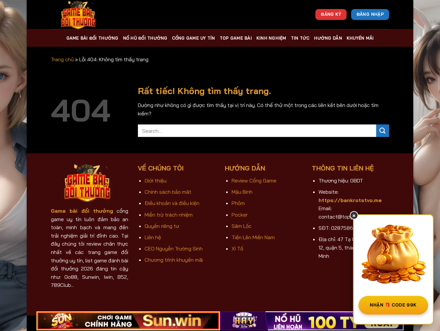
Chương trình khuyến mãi (174, 260)
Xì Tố (237, 248)
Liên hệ (153, 237)
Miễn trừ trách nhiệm (169, 214)
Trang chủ (62, 59)
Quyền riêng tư (162, 226)
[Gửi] (382, 130)
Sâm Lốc (242, 226)
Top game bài (236, 38)
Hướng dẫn (328, 38)
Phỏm (238, 203)
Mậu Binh (242, 192)
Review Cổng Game (254, 180)
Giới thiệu (156, 180)
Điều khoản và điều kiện (172, 203)
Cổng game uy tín (193, 38)
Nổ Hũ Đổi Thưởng (145, 38)
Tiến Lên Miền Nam (253, 237)
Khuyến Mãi (360, 38)
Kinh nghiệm (271, 38)
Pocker (240, 214)
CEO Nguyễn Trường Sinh (174, 248)
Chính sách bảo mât (168, 192)
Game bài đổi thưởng (92, 38)
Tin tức (300, 38)
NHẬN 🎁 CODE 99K (393, 305)
